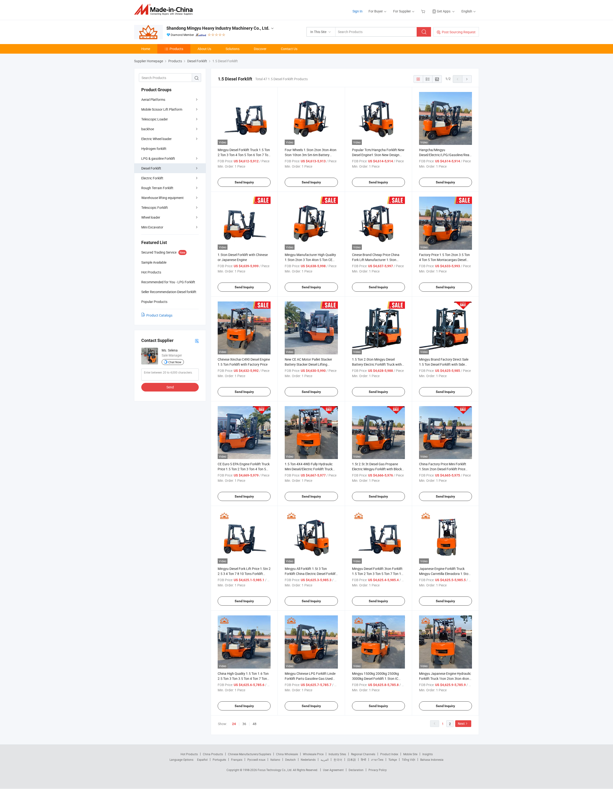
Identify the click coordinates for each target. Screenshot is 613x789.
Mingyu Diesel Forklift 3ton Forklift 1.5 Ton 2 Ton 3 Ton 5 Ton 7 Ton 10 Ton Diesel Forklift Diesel (377, 573)
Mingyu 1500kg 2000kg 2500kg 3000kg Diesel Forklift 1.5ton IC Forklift (375, 678)
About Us (204, 48)
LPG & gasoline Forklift (158, 158)
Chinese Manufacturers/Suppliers (249, 754)
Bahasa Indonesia (431, 759)
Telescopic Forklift (154, 207)
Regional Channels (363, 754)
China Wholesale (287, 754)
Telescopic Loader (154, 119)
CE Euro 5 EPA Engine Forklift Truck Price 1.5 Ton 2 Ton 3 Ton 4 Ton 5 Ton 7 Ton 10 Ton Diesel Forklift (244, 469)
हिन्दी (363, 759)
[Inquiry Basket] (423, 11)
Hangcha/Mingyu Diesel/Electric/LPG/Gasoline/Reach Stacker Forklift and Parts (446, 155)
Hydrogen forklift (153, 148)
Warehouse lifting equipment (162, 197)
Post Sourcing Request (459, 32)
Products (176, 48)
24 (234, 724)
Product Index (389, 754)
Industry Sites (337, 754)
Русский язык (256, 759)
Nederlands (308, 759)
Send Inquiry (244, 182)
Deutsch (290, 759)
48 (254, 723)
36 (244, 723)
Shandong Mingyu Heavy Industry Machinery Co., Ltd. (217, 28)
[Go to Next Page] (466, 79)
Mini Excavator (152, 227)
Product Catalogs (159, 315)
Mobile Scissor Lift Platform (161, 109)
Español (202, 759)
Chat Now (174, 362)
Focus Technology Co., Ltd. (275, 770)
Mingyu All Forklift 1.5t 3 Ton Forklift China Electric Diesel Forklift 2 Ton (311, 573)
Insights (427, 754)
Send (170, 387)
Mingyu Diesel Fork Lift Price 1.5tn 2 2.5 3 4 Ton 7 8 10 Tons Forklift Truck (244, 573)
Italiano (275, 759)
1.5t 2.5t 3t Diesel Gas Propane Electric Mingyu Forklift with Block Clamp (377, 469)
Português (219, 759)
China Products (213, 754)
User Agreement (333, 770)
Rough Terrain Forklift (157, 188)
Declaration (356, 770)
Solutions (232, 48)
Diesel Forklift (151, 168)
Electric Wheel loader (156, 138)
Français (236, 759)
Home (145, 48)
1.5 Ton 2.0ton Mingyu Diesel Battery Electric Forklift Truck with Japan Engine (377, 364)
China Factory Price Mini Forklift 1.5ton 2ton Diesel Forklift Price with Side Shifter (442, 469)
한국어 (338, 759)
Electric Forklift (152, 178)
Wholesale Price (313, 754)
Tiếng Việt (408, 759)
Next (461, 723)
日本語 (351, 759)
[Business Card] (197, 340)
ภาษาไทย (377, 759)
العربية (325, 759)
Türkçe (392, 759)
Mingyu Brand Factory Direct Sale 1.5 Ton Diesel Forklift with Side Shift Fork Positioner (443, 364)
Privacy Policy (378, 770)
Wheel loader (150, 217)
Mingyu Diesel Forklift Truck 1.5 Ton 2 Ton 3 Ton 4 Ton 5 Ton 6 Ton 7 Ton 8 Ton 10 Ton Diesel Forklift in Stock (244, 155)
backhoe (147, 129)
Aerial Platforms (153, 99)
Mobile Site (410, 754)
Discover (260, 48)
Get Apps (443, 11)
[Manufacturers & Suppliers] (165, 9)
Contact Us (289, 48)
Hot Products (189, 754)
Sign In (357, 11)
